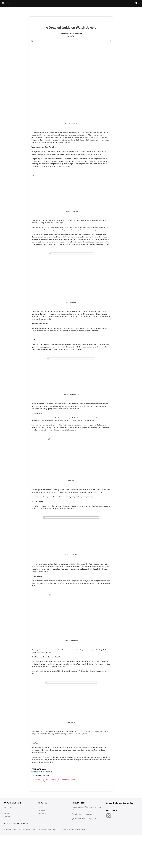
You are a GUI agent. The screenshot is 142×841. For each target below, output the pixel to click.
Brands (25, 823)
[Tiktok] (116, 815)
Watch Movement (68, 780)
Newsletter (42, 814)
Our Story (41, 811)
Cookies (7, 817)
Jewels (37, 780)
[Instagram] (108, 815)
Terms (6, 811)
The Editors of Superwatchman (72, 33)
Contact (41, 807)
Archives (7, 823)
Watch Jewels (51, 780)
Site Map (16, 823)
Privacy (7, 814)
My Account (8, 807)
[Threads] (124, 815)
